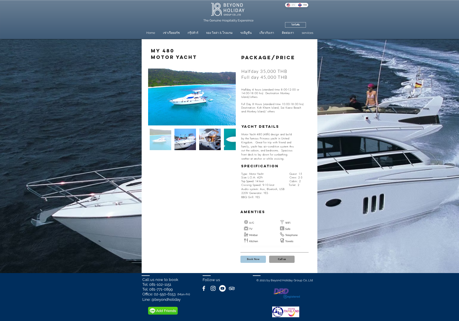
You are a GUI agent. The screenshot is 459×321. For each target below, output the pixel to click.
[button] (253, 259)
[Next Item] (230, 97)
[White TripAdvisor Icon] (231, 288)
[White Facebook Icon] (203, 288)
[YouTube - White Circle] (222, 288)
